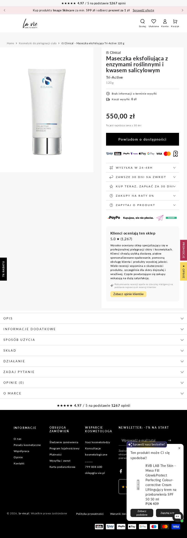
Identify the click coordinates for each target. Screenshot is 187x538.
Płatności (55, 454)
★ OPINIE (183, 271)
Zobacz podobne (141, 512)
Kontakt (19, 463)
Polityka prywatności (90, 513)
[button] (142, 23)
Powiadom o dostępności (142, 139)
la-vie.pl (24, 513)
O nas (17, 438)
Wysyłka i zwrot (59, 460)
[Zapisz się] (170, 440)
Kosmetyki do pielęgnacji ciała (37, 43)
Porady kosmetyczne (27, 445)
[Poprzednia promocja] (4, 10)
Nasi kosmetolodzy (97, 442)
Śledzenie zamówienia (63, 442)
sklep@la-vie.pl (95, 473)
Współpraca (21, 451)
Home (10, 43)
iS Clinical (113, 52)
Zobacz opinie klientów (128, 294)
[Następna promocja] (182, 10)
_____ (89, 460)
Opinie (18, 457)
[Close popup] (179, 448)
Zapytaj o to (168, 513)
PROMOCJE (183, 250)
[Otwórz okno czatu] (177, 516)
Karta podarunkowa (62, 466)
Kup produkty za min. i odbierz (93, 10)
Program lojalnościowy (64, 448)
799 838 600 (93, 466)
